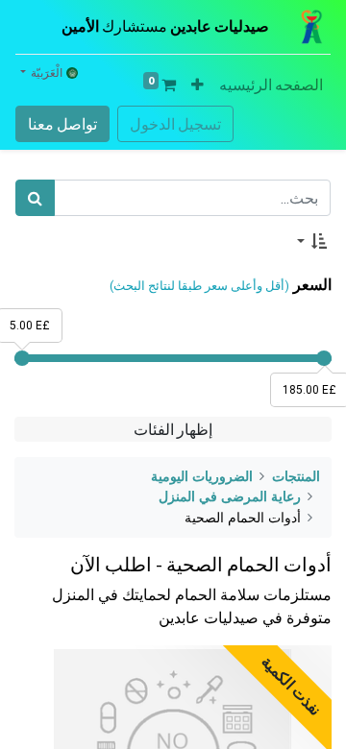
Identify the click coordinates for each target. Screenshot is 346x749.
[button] (197, 84)
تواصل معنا (62, 123)
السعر (312, 285)
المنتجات (296, 477)
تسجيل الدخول (175, 123)
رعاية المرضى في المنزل (230, 497)
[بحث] (35, 198)
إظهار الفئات (173, 429)
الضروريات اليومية (202, 477)
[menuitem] (271, 84)
